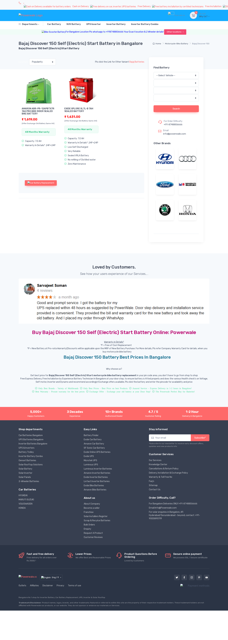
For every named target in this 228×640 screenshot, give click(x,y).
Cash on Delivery (81, 6)
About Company (92, 503)
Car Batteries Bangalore (31, 435)
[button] (33, 301)
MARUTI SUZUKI (26, 499)
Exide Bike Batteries (94, 485)
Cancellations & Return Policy (164, 468)
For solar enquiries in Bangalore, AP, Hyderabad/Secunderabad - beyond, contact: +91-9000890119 (174, 515)
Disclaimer (47, 585)
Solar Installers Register (95, 516)
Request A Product (93, 533)
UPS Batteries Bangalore (31, 439)
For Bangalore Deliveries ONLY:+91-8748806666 (173, 503)
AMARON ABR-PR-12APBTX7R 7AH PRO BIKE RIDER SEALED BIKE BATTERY (38, 111)
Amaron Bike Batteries (95, 489)
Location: (23, 62)
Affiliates (34, 585)
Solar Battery (25, 468)
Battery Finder (91, 435)
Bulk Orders (89, 524)
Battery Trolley (26, 452)
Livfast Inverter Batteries (97, 481)
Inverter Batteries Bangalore (33, 443)
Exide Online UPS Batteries (97, 452)
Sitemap (153, 485)
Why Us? (203, 15)
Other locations (174, 32)
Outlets (22, 585)
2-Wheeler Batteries (29, 481)
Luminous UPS (91, 464)
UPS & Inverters (26, 448)
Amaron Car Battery (94, 443)
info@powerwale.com (174, 133)
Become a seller (92, 508)
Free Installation (213, 6)
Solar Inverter (25, 473)
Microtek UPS (90, 460)
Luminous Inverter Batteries (98, 468)
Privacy (60, 585)
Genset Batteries (27, 460)
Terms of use (74, 585)
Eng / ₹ (55, 577)
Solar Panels (25, 477)
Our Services (155, 460)
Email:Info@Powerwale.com (163, 508)
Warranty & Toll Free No (160, 477)
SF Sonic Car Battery (94, 448)
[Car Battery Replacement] (41, 183)
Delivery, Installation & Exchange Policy (168, 473)
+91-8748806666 (173, 124)
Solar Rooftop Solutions (31, 464)
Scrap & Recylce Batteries (97, 520)
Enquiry (87, 529)
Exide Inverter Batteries (96, 477)
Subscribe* (200, 437)
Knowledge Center (158, 464)
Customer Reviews (93, 537)
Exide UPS (89, 456)
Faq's (151, 481)
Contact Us (154, 489)
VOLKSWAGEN (25, 503)
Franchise (89, 512)
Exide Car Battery (93, 439)
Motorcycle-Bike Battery (176, 43)
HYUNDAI (23, 495)
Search (176, 108)
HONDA (22, 508)
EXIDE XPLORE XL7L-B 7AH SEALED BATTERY (78, 110)
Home (158, 43)
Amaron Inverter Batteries (97, 473)
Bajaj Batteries (136, 62)
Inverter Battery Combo (31, 456)
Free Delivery (144, 6)
